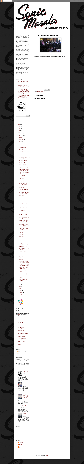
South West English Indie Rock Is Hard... (23, 208)
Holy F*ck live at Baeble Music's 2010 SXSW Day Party (24, 225)
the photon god (20, 344)
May (20, 286)
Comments (20, 353)
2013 (19, 126)
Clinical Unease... (22, 187)
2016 (19, 121)
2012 (19, 128)
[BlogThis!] (46, 90)
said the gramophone (21, 342)
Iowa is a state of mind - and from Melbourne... (24, 218)
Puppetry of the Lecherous (24, 145)
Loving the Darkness (22, 175)
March (20, 290)
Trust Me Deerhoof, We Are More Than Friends (23, 83)
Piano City (21, 234)
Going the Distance (22, 181)
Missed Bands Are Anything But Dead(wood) (24, 238)
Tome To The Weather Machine (23, 333)
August (20, 141)
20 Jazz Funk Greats (21, 320)
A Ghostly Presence (22, 251)
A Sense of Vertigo (22, 147)
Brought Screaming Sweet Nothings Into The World (24, 262)
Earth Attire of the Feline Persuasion (23, 241)
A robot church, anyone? (23, 167)
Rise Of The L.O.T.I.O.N (25, 372)
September (21, 139)
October (20, 137)
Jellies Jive (21, 259)
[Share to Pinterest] (49, 90)
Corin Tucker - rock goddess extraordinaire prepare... (24, 274)
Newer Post (36, 128)
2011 (19, 130)
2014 (19, 124)
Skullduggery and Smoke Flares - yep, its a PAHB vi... (24, 221)
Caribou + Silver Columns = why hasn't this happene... (24, 265)
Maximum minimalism (23, 254)
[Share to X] (47, 90)
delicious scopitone (21, 336)
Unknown (21, 446)
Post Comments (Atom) (43, 131)
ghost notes (21, 447)
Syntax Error (21, 236)
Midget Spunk (21, 232)
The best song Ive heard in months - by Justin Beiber (24, 170)
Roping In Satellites (22, 164)
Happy (19, 325)
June (20, 284)
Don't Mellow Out (22, 180)
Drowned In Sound (21, 322)
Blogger (47, 455)
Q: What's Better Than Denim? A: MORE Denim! (23, 184)
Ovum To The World (23, 165)
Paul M (20, 444)
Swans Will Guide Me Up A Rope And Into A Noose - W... (24, 212)
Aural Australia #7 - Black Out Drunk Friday (26, 384)
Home (51, 128)
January (20, 294)
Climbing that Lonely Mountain (23, 257)
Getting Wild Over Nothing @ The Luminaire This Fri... (24, 205)
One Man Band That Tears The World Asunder (23, 193)
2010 (19, 132)
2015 (19, 122)
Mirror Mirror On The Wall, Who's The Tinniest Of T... (24, 229)
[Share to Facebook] (48, 90)
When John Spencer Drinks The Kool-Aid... (24, 198)
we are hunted (20, 346)
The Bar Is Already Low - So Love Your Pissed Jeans (25, 396)
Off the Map (21, 149)
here (19, 314)
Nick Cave (43, 91)
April (20, 288)
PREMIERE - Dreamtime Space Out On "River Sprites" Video (23, 86)
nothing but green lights (22, 338)
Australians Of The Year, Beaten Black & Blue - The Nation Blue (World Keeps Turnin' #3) (24, 96)
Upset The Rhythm (21, 335)
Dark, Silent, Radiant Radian (23, 81)
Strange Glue (20, 328)
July (20, 282)
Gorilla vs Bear (20, 324)
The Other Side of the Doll (24, 246)
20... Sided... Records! (23, 160)
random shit (20, 339)
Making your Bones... (23, 277)
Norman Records (21, 327)
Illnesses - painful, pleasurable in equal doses (24, 143)
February (21, 292)
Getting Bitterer (22, 195)
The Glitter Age (22, 253)
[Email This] (44, 90)
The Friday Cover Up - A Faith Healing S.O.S (23, 268)
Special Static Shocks (22, 405)
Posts (19, 351)
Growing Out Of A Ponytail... (22, 178)
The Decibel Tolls (21, 330)
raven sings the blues (21, 341)
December (21, 133)
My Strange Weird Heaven (24, 151)
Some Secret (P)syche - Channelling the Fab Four (24, 244)
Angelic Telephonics (22, 275)
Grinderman (39, 91)
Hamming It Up (22, 162)
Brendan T (21, 442)
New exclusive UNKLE (23, 155)
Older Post (65, 128)
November (21, 135)
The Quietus (20, 331)
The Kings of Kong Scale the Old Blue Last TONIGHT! (24, 201)
